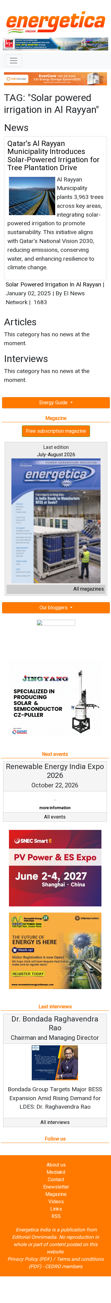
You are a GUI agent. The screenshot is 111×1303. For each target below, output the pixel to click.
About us (56, 1165)
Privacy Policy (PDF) (29, 1259)
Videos (56, 1201)
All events (55, 817)
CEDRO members (63, 1266)
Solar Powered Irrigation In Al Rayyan (53, 284)
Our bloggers (54, 607)
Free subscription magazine (56, 431)
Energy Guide (54, 402)
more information (55, 807)
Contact (56, 1179)
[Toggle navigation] (13, 60)
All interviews (55, 1122)
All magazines (88, 589)
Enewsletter (56, 1187)
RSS (56, 1216)
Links (56, 1209)
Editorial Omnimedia (34, 1237)
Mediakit (56, 1172)
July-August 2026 (56, 454)
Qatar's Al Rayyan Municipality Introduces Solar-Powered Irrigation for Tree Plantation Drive (53, 155)
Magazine (56, 1194)
